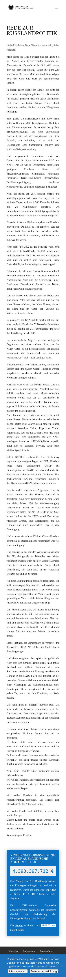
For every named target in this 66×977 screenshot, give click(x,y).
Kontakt (13, 951)
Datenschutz (46, 951)
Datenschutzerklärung (44, 971)
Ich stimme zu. (17, 971)
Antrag (19, 881)
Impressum (29, 951)
